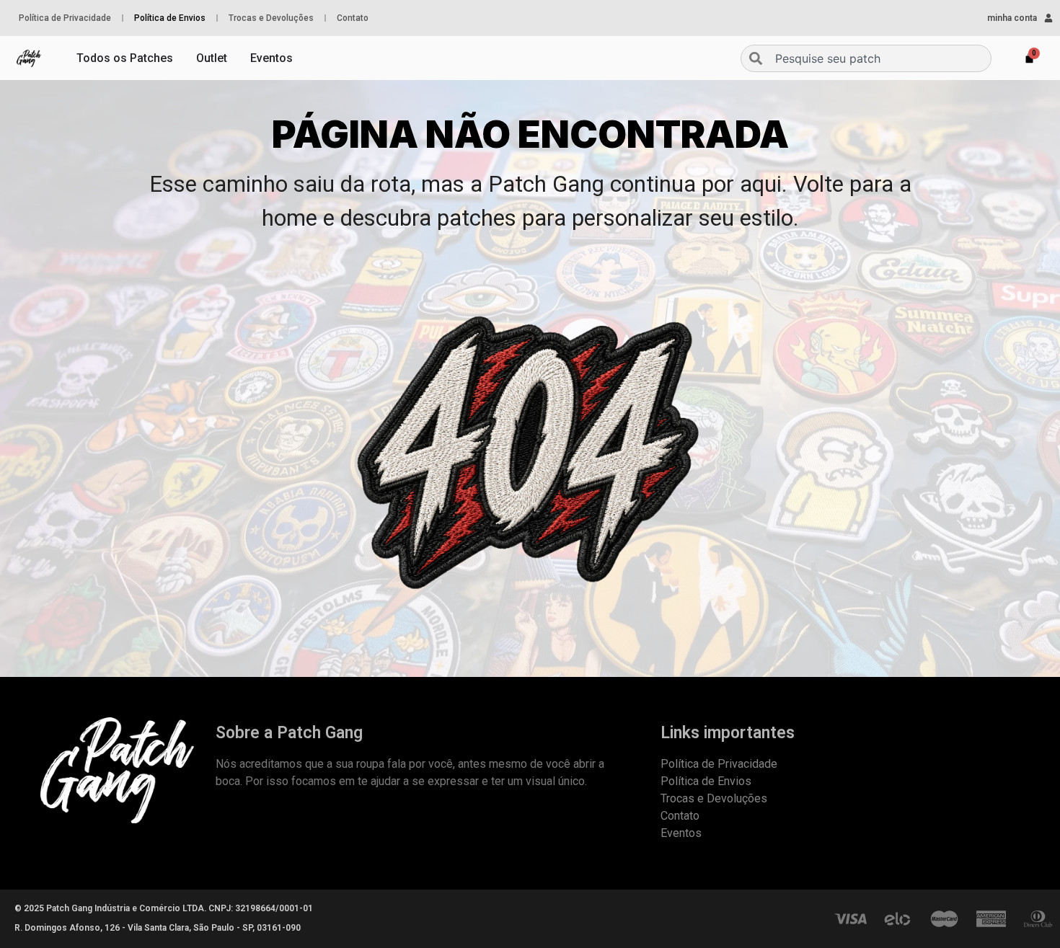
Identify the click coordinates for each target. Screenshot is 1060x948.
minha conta (1012, 18)
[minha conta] (1048, 18)
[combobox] (866, 58)
